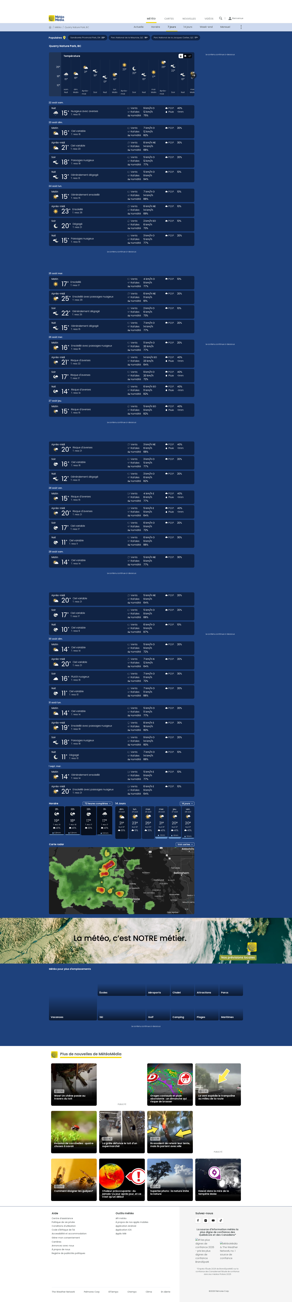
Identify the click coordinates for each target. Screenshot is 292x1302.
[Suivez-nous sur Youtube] (213, 1221)
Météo (58, 27)
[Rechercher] (220, 18)
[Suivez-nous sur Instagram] (205, 1221)
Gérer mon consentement (66, 1237)
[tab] (181, 56)
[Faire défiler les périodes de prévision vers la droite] (193, 75)
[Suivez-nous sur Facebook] (198, 1221)
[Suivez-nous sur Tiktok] (221, 1221)
